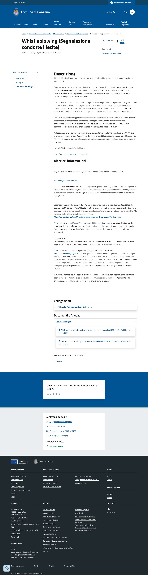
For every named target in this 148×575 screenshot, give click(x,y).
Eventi (109, 497)
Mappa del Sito (69, 566)
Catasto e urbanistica (50, 483)
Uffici (13, 497)
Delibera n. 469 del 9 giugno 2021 (67, 253)
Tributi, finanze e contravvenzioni (87, 479)
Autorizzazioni (48, 479)
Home (24, 33)
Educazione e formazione (52, 486)
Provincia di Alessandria (51, 516)
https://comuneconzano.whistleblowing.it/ (71, 154)
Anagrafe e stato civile (51, 476)
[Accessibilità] (7, 568)
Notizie (109, 476)
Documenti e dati (17, 479)
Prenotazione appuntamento (85, 527)
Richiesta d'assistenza (83, 530)
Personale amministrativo (20, 490)
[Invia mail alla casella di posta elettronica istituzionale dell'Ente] (28, 524)
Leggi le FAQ (79, 522)
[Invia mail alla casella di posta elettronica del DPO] (24, 552)
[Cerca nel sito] (131, 12)
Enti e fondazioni (17, 483)
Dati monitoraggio (17, 566)
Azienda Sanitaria (49, 534)
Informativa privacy (82, 509)
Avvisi (109, 479)
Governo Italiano (49, 509)
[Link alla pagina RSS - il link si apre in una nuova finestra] (114, 12)
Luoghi (109, 494)
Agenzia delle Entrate (51, 520)
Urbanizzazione (111, 24)
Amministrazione (21, 24)
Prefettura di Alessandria (52, 527)
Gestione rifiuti (72, 23)
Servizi (46, 24)
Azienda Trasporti (49, 523)
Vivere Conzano (57, 23)
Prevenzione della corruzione (77, 33)
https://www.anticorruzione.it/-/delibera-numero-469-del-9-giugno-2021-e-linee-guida (87, 217)
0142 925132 (23, 517)
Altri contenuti (58, 33)
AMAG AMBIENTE (49, 544)
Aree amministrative (18, 476)
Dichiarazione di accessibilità (85, 516)
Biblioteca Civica (81, 483)
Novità (35, 24)
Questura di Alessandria (51, 530)
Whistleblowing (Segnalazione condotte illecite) (58, 550)
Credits (51, 566)
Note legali (79, 513)
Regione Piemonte (19, 2)
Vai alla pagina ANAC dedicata (65, 180)
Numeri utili (15, 537)
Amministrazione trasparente (40, 33)
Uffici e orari (15, 533)
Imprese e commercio (83, 476)
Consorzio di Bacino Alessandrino (55, 541)
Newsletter (111, 512)
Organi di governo (17, 486)
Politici (13, 493)
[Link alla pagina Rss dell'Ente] (108, 509)
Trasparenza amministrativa (88, 23)
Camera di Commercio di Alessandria (56, 537)
